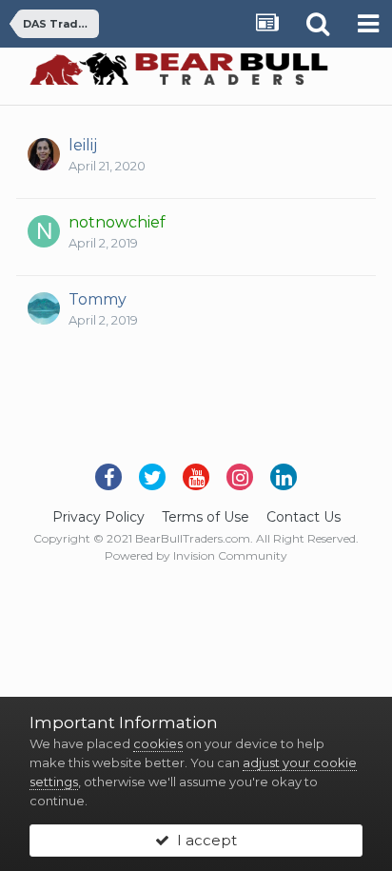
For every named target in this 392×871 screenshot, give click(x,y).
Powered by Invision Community (196, 555)
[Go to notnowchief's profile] (44, 231)
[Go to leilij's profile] (44, 154)
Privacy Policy (98, 516)
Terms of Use (205, 516)
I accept (203, 840)
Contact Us (303, 516)
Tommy (98, 299)
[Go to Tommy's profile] (44, 308)
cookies (158, 743)
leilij (83, 145)
